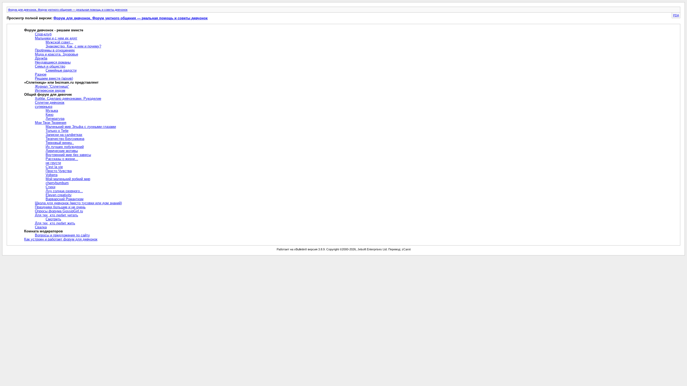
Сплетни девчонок (49, 103)
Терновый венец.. (60, 143)
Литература (55, 119)
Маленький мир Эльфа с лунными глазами (81, 127)
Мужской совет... (59, 42)
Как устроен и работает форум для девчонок (60, 239)
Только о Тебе (57, 131)
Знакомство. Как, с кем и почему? (73, 46)
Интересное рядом (50, 90)
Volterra (51, 175)
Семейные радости (61, 70)
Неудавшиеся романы (53, 62)
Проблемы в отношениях (55, 50)
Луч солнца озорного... (64, 191)
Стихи (50, 187)
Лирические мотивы (62, 151)
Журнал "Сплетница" (52, 86)
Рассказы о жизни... (62, 159)
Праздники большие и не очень (60, 207)
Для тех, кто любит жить (55, 223)
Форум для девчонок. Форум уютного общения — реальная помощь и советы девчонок (67, 9)
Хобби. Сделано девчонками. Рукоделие (68, 98)
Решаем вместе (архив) (54, 78)
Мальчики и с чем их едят (56, 38)
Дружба (41, 58)
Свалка (41, 227)
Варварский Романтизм (64, 199)
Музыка (52, 111)
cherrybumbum (57, 183)
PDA (676, 15)
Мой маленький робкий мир (68, 179)
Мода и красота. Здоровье (56, 54)
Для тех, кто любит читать (56, 215)
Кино (49, 115)
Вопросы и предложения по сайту (62, 235)
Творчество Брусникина (65, 139)
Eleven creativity (59, 195)
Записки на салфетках (64, 135)
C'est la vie (54, 167)
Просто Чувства (59, 171)
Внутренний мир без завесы (68, 155)
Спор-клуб (43, 34)
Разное (40, 74)
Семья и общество (50, 66)
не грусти (53, 163)
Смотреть (53, 219)
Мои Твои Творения (50, 123)
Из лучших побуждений (65, 147)
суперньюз (43, 107)
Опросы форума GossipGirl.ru (59, 211)
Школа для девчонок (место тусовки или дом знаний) (78, 203)
